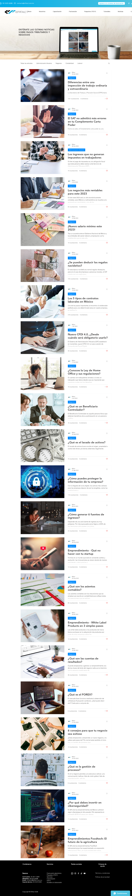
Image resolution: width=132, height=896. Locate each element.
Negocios (59, 63)
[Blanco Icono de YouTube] (84, 873)
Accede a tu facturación (54, 882)
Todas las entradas (27, 63)
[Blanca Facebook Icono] (129, 3)
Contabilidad (70, 63)
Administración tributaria (44, 63)
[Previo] (14, 37)
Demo (49, 880)
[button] (109, 63)
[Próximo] (118, 37)
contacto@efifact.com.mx (25, 3)
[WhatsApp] (72, 873)
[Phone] (15, 3)
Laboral (79, 63)
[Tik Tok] (81, 873)
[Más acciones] (107, 73)
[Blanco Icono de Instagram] (75, 873)
